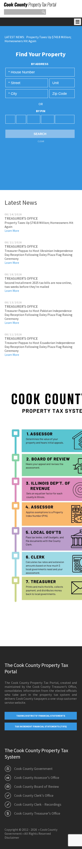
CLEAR (41, 141)
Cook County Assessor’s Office (36, 777)
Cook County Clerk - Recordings (37, 804)
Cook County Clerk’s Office (33, 795)
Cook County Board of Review (36, 786)
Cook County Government (33, 768)
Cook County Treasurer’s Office (37, 813)
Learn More (12, 231)
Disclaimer (12, 837)
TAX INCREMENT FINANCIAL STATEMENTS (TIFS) (41, 726)
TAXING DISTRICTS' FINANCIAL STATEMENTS (40, 715)
